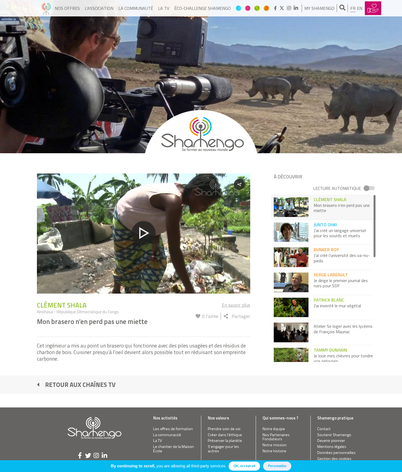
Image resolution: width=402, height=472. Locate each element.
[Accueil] (46, 8)
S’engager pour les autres (223, 449)
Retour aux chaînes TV (80, 384)
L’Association (99, 8)
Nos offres (67, 8)
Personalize (277, 466)
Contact (324, 429)
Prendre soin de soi (224, 429)
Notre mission (275, 445)
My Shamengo (319, 8)
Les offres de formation (173, 429)
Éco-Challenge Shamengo (202, 8)
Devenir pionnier (331, 441)
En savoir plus (236, 305)
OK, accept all (244, 466)
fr (353, 8)
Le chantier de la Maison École (173, 449)
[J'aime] (198, 316)
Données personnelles (336, 453)
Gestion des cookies (334, 459)
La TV (163, 8)
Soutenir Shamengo (334, 435)
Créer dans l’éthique (225, 435)
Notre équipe (274, 429)
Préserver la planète (225, 441)
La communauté (135, 8)
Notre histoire (274, 451)
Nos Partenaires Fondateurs (276, 437)
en (359, 8)
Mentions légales (331, 447)
